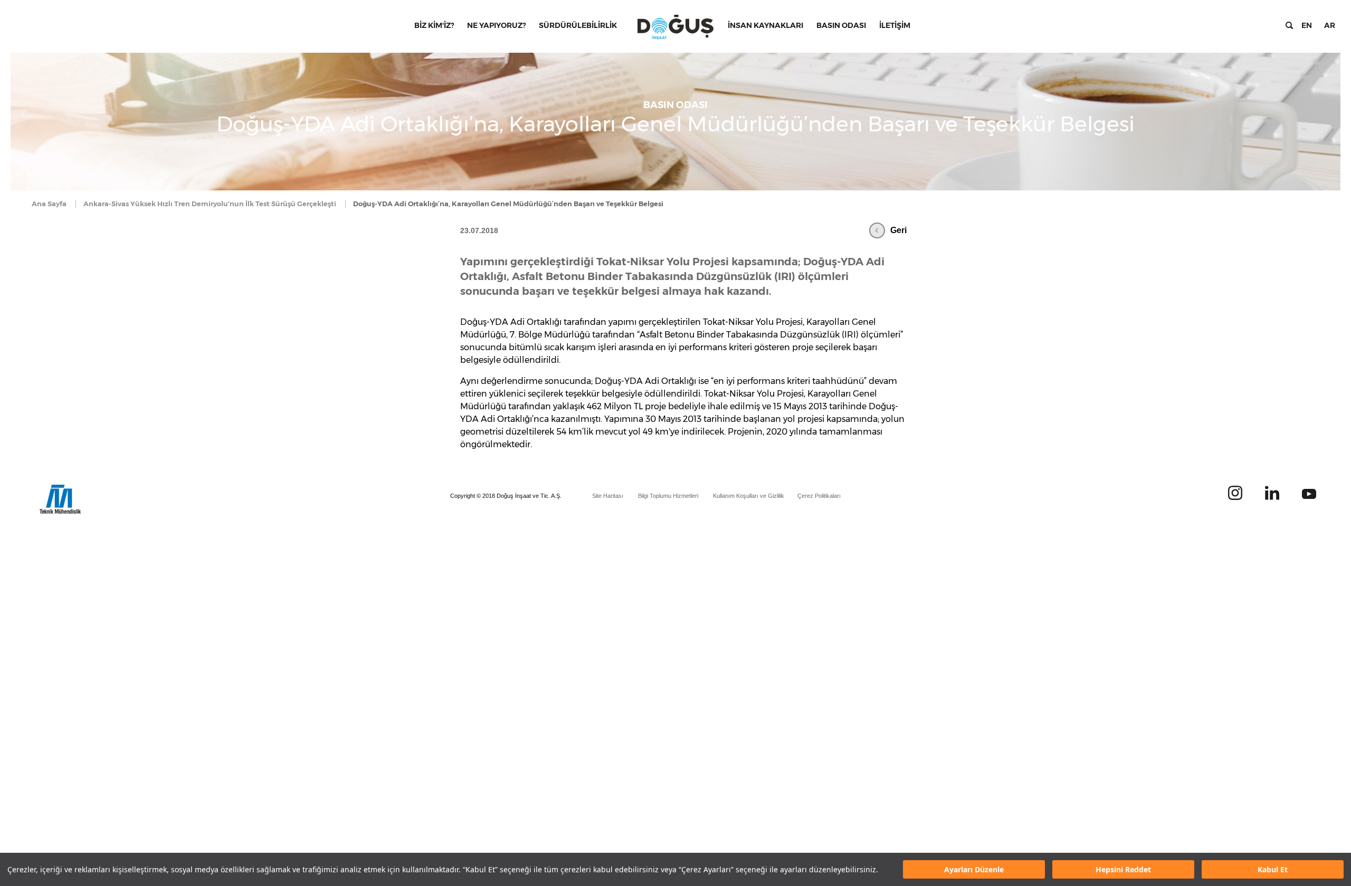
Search (1289, 25)
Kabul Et (1273, 869)
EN (1306, 25)
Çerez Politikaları (819, 496)
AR (1329, 25)
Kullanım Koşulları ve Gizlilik (748, 496)
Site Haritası (607, 496)
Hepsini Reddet (1123, 869)
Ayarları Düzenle (974, 869)
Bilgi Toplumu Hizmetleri (668, 496)
